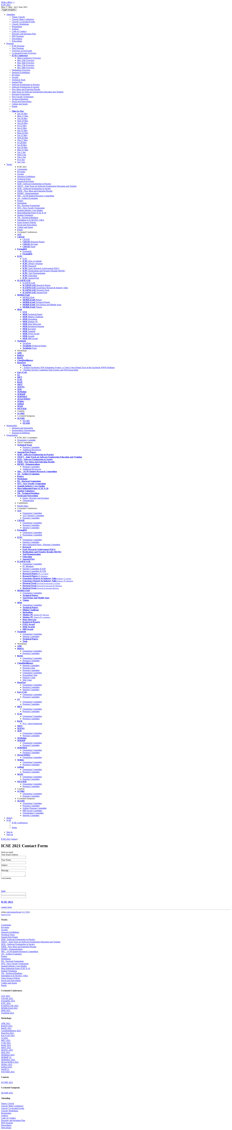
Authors (15, 29)
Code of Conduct (19, 31)
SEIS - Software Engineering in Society (34, 188)
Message (4, 870)
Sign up (9, 834)
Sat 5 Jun (21, 162)
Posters (20, 201)
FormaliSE (27, 251)
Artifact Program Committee (35, 808)
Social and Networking (21, 101)
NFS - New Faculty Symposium (31, 208)
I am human (6, 878)
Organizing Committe (26, 440)
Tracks (9, 164)
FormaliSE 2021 (8, 1001)
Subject (4, 865)
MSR (25, 312)
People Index (22, 506)
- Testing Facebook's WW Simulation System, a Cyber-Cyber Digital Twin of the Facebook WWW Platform (69, 367)
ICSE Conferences (20, 823)
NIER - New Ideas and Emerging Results (34, 191)
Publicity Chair (29, 677)
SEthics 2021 (6, 1064)
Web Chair (27, 680)
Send (3, 891)
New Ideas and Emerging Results (26, 89)
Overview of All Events (22, 51)
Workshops (22, 203)
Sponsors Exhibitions (21, 72)
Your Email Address (9, 855)
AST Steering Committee (33, 515)
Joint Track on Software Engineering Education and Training (37, 92)
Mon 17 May (22, 116)
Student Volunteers (25, 215)
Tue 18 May (22, 118)
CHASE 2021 (7, 998)
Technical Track (18, 80)
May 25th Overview (25, 60)
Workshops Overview (21, 70)
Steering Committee (31, 528)
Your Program (18, 48)
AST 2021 (5, 996)
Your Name (6, 860)
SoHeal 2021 (6, 1067)
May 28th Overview (25, 68)
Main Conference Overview (29, 58)
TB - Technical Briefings (27, 217)
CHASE (26, 239)
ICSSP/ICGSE (29, 283)
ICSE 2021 (6, 839)
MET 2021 (5, 1040)
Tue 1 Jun (21, 152)
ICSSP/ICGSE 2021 (10, 1006)
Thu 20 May (22, 123)
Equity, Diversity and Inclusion (36, 498)
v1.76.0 (26, 912)
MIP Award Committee (32, 810)
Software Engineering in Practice (26, 84)
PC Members (28, 566)
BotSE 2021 (6, 1028)
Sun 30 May (22, 147)
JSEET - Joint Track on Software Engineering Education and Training (47, 186)
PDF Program (18, 36)
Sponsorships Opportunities (23, 430)
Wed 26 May (22, 138)
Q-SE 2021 (6, 1043)
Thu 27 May (22, 140)
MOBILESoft (28, 297)
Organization (11, 435)
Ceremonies (22, 169)
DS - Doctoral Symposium (28, 205)
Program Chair (29, 668)
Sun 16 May (22, 113)
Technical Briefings (20, 99)
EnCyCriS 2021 (8, 1035)
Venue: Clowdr (18, 17)
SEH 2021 (5, 1052)
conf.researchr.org (13, 912)
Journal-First (17, 82)
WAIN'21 (5, 1069)
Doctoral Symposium (21, 94)
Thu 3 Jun (21, 157)
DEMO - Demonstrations (28, 193)
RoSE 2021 (6, 1045)
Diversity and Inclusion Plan (24, 34)
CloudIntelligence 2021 (11, 1031)
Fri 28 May (22, 142)
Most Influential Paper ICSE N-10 (31, 213)
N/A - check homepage (32, 723)
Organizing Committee (32, 513)
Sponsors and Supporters (22, 428)
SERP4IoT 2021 (8, 1060)
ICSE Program (18, 46)
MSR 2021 (5, 1010)
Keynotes (16, 75)
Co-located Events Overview (24, 53)
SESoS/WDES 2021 (10, 1062)
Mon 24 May (22, 133)
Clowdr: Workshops (20, 24)
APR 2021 (5, 1023)
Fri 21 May (22, 126)
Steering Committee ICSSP (34, 569)
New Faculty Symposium (22, 97)
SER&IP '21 (6, 1057)
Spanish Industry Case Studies (30, 210)
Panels (14, 106)
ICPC (25, 259)
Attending (10, 14)
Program (10, 43)
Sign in (9, 832)
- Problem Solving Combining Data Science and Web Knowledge (50, 370)
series (14, 839)
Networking (17, 41)
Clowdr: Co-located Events (23, 22)
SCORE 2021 (7, 1082)
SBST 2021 (6, 1047)
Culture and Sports (20, 104)
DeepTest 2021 (7, 1033)
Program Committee (31, 447)
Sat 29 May (22, 145)
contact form (6, 907)
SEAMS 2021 (7, 1093)
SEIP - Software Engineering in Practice (34, 184)
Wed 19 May (22, 121)
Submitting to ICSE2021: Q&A (30, 220)
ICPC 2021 (6, 1003)
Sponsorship (11, 425)
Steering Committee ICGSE (34, 571)
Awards (15, 77)
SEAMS (26, 421)
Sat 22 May (22, 128)
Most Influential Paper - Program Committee (41, 544)
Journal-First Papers (25, 181)
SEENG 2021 (7, 1050)
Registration (17, 26)
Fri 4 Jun (21, 159)
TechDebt (27, 343)
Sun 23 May (22, 130)
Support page (6, 915)
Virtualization (28, 500)
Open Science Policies (26, 222)
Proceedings (17, 38)
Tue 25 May (22, 135)
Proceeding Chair (30, 675)
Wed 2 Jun (21, 155)
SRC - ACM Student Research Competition (35, 196)
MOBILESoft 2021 (9, 1008)
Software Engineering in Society (25, 87)
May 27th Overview (25, 65)
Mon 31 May (22, 150)
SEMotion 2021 (8, 1055)
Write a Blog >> (8, 2)
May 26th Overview (25, 63)
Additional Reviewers (32, 450)
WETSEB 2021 (8, 1072)
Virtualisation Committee (33, 813)
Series (14, 827)
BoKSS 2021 (6, 1026)
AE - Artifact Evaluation (27, 198)
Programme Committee (32, 535)
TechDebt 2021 (7, 1013)
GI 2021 (4, 1038)
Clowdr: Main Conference (23, 19)
